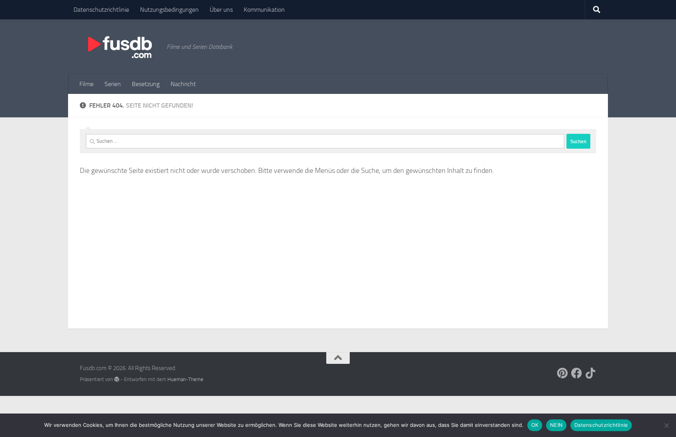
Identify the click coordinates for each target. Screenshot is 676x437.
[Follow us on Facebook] (576, 373)
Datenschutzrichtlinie (101, 9)
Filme (86, 84)
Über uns (221, 9)
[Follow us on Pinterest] (562, 373)
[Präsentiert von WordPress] (116, 379)
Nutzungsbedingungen (169, 9)
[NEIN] (666, 425)
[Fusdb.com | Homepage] (119, 47)
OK (535, 425)
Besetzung (146, 84)
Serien (112, 84)
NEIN (556, 425)
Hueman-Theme (185, 379)
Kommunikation (264, 9)
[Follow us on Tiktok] (590, 373)
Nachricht (183, 84)
